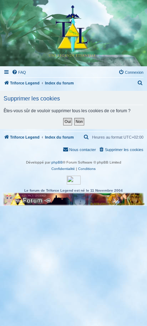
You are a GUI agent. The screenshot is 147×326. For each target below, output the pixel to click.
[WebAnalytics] (74, 180)
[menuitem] (19, 72)
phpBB (57, 162)
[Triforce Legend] (73, 33)
